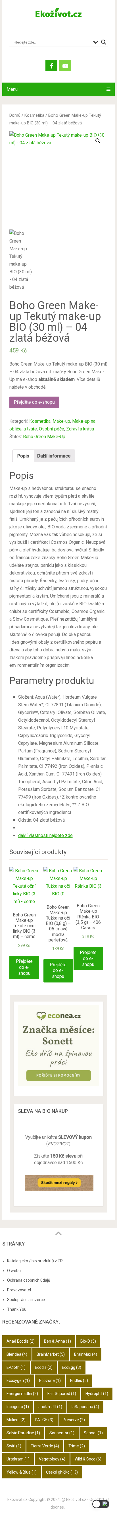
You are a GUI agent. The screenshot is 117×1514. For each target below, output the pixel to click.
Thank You (16, 1309)
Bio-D (88, 1341)
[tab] (23, 456)
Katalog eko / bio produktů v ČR (35, 1261)
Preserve (74, 1419)
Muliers (16, 1419)
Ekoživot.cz (17, 1499)
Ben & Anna (57, 1341)
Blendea (17, 1354)
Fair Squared (61, 1393)
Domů (14, 115)
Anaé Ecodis (21, 1341)
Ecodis (44, 1367)
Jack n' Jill (50, 1406)
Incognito (18, 1406)
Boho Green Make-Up (44, 436)
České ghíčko (62, 1472)
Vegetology (52, 1459)
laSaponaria (85, 1406)
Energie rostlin (22, 1393)
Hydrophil (96, 1393)
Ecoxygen (18, 1380)
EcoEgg (71, 1367)
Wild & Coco (88, 1459)
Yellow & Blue (22, 1472)
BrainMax (85, 1354)
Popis (23, 456)
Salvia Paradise (23, 1433)
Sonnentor (61, 1433)
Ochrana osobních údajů (28, 1280)
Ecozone (50, 1380)
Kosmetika (34, 115)
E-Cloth (16, 1367)
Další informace (53, 456)
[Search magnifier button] (104, 42)
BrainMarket (51, 1354)
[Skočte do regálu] (59, 1193)
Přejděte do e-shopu (34, 402)
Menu (12, 89)
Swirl (14, 1446)
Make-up (61, 421)
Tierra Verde (45, 1446)
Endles (79, 1380)
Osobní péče (51, 429)
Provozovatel (19, 1290)
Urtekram (18, 1459)
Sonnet (93, 1433)
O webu (14, 1270)
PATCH (44, 1419)
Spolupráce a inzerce (26, 1299)
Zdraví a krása (80, 429)
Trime (76, 1446)
